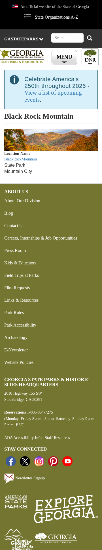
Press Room (15, 250)
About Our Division (22, 200)
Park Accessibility (20, 325)
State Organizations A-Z (56, 17)
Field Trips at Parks (21, 275)
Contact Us (14, 225)
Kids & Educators (20, 262)
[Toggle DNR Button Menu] (90, 56)
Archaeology (15, 337)
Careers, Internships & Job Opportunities (40, 238)
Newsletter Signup (29, 478)
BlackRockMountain (20, 159)
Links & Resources (21, 300)
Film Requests (17, 287)
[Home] (23, 56)
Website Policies (18, 362)
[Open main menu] (65, 58)
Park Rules (14, 312)
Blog (8, 213)
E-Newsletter (16, 349)
